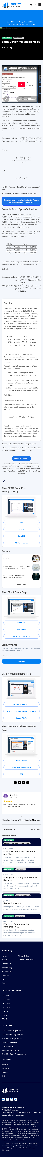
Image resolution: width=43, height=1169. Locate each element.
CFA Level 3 (7, 1007)
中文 (3, 1076)
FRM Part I (21, 623)
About (4, 960)
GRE (21, 774)
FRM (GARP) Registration (12, 1031)
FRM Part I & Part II (21, 636)
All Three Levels (21, 543)
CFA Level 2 (7, 1003)
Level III (21, 536)
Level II (21, 529)
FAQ (3, 979)
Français (5, 1068)
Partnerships (7, 971)
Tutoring (5, 975)
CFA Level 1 (7, 999)
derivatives (18, 38)
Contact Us (6, 964)
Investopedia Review (10, 1050)
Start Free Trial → (21, 459)
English (5, 1064)
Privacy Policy (23, 956)
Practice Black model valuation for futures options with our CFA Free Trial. (21, 201)
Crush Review (7, 1046)
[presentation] (22, 160)
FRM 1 (4, 1015)
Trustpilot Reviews (9, 1042)
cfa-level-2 (7, 38)
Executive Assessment (21, 767)
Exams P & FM (21, 718)
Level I (21, 522)
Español (5, 1072)
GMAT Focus (21, 760)
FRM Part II (21, 629)
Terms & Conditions (26, 960)
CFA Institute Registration (12, 1034)
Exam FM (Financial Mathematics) (21, 711)
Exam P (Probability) (21, 704)
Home (4, 956)
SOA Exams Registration (12, 1038)
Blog (4, 983)
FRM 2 (4, 1019)
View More (21, 584)
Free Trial (5, 996)
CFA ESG (5, 1011)
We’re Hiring (7, 967)
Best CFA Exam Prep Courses (14, 1054)
